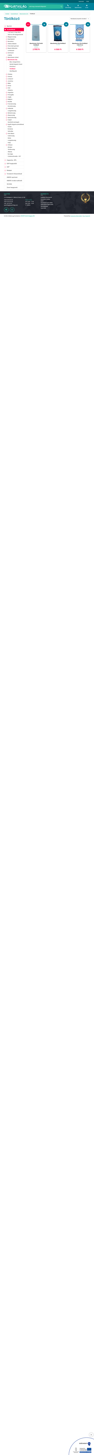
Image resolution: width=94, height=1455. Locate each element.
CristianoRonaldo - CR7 (14, 156)
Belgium (10, 99)
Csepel (9, 120)
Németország (11, 113)
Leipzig (10, 55)
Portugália (11, 94)
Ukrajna (10, 147)
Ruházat (9, 170)
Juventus (10, 81)
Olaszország (11, 115)
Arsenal (10, 76)
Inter (9, 88)
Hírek (87, 1)
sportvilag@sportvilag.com (11, 205)
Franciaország (12, 104)
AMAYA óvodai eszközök (14, 180)
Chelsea (10, 74)
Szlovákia (10, 131)
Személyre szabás (45, 199)
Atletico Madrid (12, 43)
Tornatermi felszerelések (14, 174)
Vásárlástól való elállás (47, 202)
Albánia (10, 151)
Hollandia (10, 108)
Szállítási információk (46, 197)
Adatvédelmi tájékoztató (47, 204)
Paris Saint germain (13, 46)
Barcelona (10, 41)
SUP (8, 167)
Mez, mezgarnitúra (15, 62)
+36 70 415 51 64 (8, 200)
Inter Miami (11, 133)
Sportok (9, 26)
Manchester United (13, 57)
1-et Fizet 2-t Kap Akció (14, 32)
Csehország (11, 136)
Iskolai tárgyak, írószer (16, 64)
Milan (9, 83)
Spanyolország (12, 117)
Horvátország (12, 106)
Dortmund (10, 53)
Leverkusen (11, 50)
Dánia (9, 138)
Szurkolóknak (14, 13)
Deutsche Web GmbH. (76, 216)
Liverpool (10, 79)
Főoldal (7, 13)
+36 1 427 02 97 (8, 203)
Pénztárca (12, 66)
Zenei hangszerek (12, 187)
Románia (10, 129)
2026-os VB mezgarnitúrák (15, 34)
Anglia (9, 97)
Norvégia (10, 154)
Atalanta (10, 90)
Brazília (10, 101)
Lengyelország (12, 110)
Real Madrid (11, 39)
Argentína (10, 92)
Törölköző (12, 68)
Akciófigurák (13, 71)
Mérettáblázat (44, 206)
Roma (9, 85)
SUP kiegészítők (12, 163)
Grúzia (9, 126)
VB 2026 (9, 184)
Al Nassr (10, 145)
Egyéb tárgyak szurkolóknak (16, 124)
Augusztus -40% (11, 160)
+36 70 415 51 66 (8, 201)
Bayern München (12, 48)
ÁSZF (42, 201)
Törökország (11, 149)
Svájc (9, 142)
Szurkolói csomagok (13, 122)
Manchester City (24, 13)
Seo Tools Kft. (86, 216)
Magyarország (12, 37)
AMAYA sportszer (12, 177)
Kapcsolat (81, 1)
